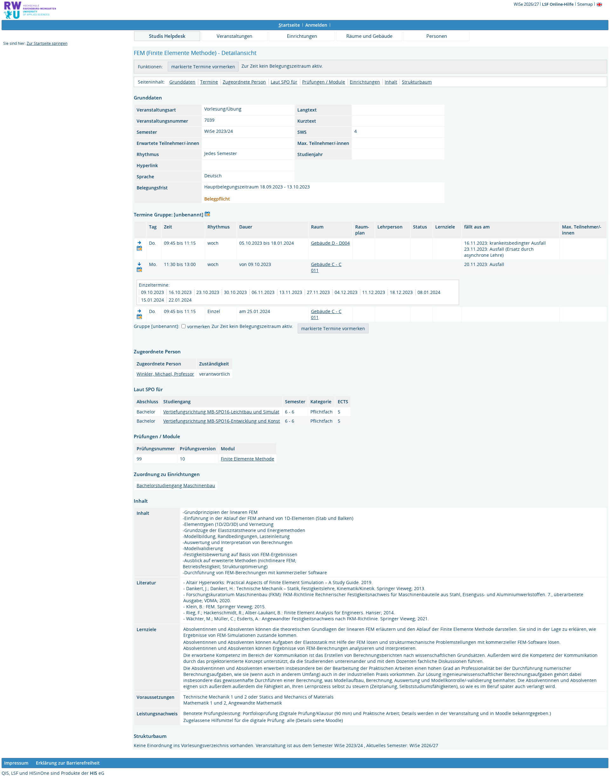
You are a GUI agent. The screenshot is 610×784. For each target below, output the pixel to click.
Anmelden (316, 25)
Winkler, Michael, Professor (165, 374)
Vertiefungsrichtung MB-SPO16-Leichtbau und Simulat (221, 412)
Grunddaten (182, 82)
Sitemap (585, 4)
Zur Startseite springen (47, 43)
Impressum (16, 763)
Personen (436, 36)
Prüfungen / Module (323, 82)
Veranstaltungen (234, 36)
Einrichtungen (302, 36)
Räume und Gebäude (369, 36)
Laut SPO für (284, 82)
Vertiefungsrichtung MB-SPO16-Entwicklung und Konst (221, 421)
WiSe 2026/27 (527, 4)
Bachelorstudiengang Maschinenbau (176, 485)
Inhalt (391, 82)
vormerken (198, 327)
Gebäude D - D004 (330, 243)
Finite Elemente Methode (247, 459)
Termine (209, 82)
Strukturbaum (417, 82)
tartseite (289, 25)
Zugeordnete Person (244, 82)
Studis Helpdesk (167, 36)
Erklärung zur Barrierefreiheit (68, 763)
